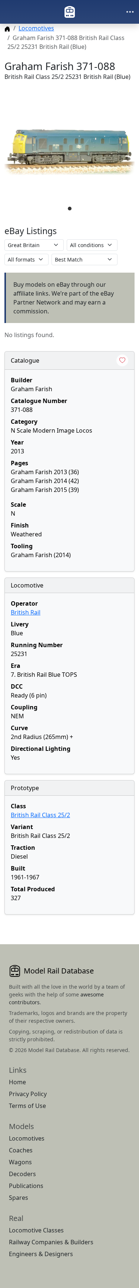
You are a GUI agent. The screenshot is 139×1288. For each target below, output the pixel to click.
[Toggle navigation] (130, 11)
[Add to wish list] (122, 360)
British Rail (25, 612)
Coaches (21, 1150)
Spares (18, 1198)
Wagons (20, 1162)
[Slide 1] (70, 208)
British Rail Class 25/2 (40, 815)
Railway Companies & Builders (51, 1242)
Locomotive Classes (36, 1230)
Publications (26, 1186)
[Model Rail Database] (70, 11)
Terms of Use (27, 1106)
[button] (69, 152)
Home (17, 1082)
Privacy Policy (28, 1094)
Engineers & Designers (41, 1254)
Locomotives (36, 28)
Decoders (22, 1174)
